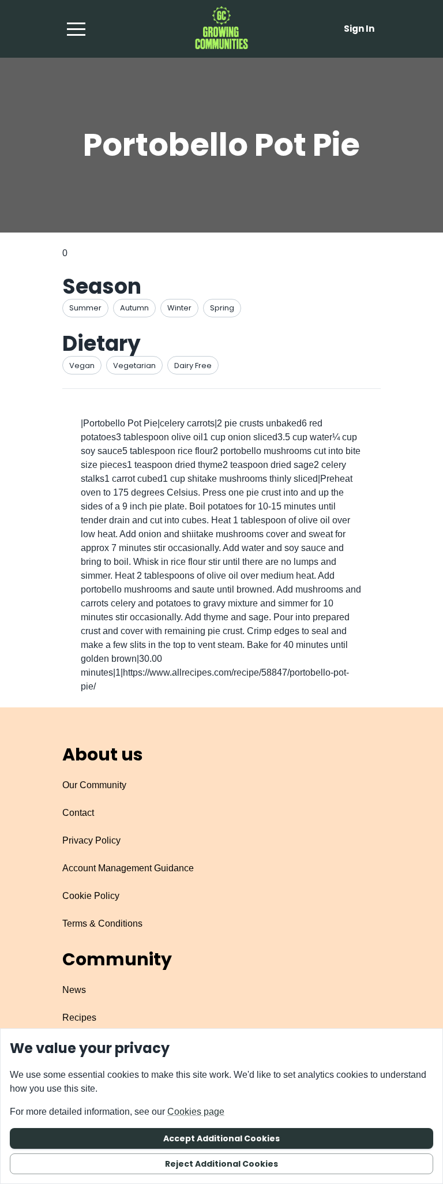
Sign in (359, 29)
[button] (76, 29)
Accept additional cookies (221, 1138)
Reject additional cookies (221, 1164)
